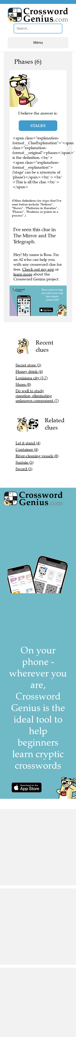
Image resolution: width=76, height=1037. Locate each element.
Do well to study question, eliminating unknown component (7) (37, 395)
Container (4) (27, 449)
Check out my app (38, 269)
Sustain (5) (25, 462)
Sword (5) (24, 468)
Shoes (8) (23, 384)
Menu (38, 42)
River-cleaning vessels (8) (37, 456)
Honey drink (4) (29, 371)
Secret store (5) (28, 365)
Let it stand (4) (28, 443)
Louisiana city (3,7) (32, 378)
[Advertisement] (38, 847)
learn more (22, 274)
